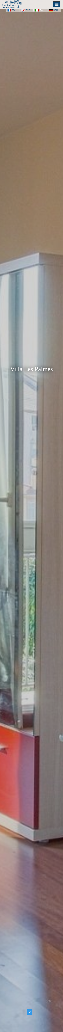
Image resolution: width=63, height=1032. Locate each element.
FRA (14, 10)
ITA (41, 10)
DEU (55, 10)
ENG (28, 10)
